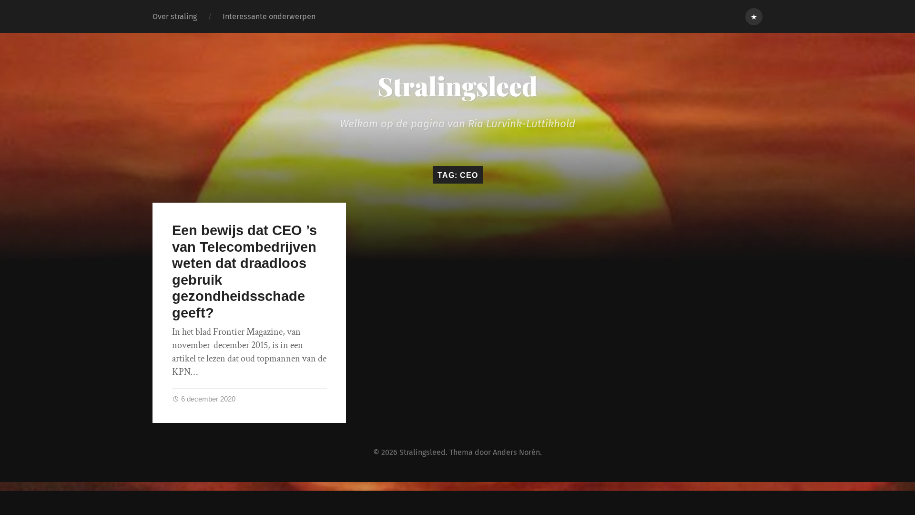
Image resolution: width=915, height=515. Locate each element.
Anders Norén (516, 452)
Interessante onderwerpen (269, 16)
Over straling (174, 16)
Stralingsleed (457, 86)
